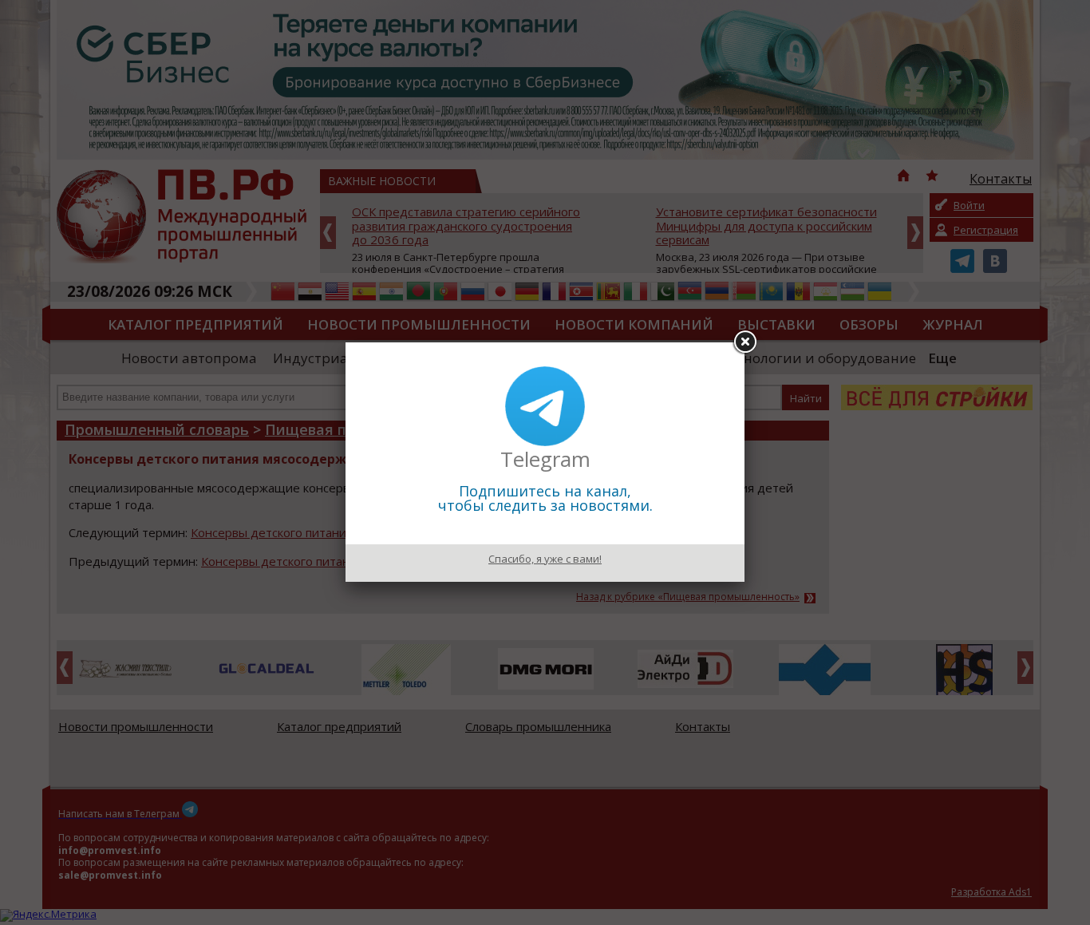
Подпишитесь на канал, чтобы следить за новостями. (545, 498)
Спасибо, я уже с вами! (545, 558)
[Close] (744, 342)
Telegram (545, 459)
